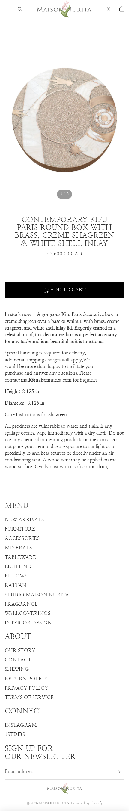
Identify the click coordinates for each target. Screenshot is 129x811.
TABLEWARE (20, 557)
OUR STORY (20, 650)
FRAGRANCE (21, 604)
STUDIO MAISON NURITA (37, 595)
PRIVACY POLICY (26, 688)
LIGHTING (18, 566)
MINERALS (18, 548)
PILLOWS (16, 576)
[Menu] (7, 9)
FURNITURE (20, 529)
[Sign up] (118, 772)
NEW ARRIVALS (24, 519)
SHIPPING (17, 669)
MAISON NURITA (54, 803)
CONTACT (18, 660)
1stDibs (15, 734)
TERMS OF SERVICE (29, 697)
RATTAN (16, 585)
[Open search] (19, 9)
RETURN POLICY (26, 678)
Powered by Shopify (87, 803)
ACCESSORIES (22, 538)
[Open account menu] (108, 9)
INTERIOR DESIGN (28, 623)
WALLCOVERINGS (27, 613)
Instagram (21, 725)
